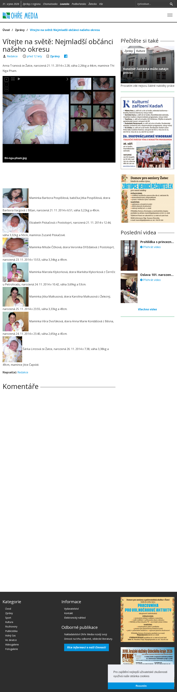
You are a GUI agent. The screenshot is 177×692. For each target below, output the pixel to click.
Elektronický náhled (75, 617)
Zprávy (20, 30)
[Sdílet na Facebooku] (66, 56)
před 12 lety (34, 56)
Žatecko (92, 4)
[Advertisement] (65, 174)
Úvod (6, 30)
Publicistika (11, 631)
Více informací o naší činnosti (86, 647)
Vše (101, 4)
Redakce (12, 56)
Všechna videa (147, 309)
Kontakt (68, 613)
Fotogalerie (11, 649)
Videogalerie (12, 644)
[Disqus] (59, 441)
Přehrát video (151, 247)
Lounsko (64, 4)
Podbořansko (79, 4)
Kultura (140, 51)
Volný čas (10, 635)
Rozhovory (11, 626)
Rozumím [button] (141, 685)
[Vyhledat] (171, 3)
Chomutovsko (50, 4)
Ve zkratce (11, 640)
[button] (150, 676)
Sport (8, 617)
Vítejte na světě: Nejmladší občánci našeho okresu (65, 30)
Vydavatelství (71, 608)
